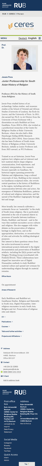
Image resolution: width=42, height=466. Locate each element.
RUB (4, 14)
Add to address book (11, 380)
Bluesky (7, 445)
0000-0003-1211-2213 (12, 372)
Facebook (7, 448)
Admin (6, 460)
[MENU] (39, 38)
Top (26, 464)
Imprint (7, 427)
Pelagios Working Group (12, 255)
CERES (12, 14)
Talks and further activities (12, 331)
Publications (7, 322)
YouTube (7, 451)
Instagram (8, 443)
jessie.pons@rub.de (11, 369)
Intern (6, 457)
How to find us (25, 423)
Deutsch (23, 38)
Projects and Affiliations (11, 336)
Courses (5, 326)
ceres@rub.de (9, 424)
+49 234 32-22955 (10, 366)
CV (3, 317)
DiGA (24, 252)
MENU (4, 38)
